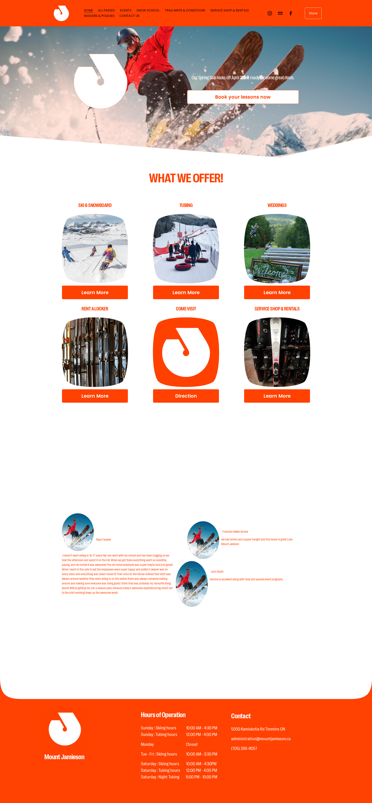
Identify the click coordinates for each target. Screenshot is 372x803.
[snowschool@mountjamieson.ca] (280, 13)
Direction (186, 396)
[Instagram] (269, 13)
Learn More (94, 292)
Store (313, 13)
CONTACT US (130, 16)
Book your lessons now (243, 97)
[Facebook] (290, 13)
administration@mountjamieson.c (260, 738)
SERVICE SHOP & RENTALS (229, 10)
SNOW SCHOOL (148, 10)
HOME (88, 10)
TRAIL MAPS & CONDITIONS (185, 10)
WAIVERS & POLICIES (99, 16)
